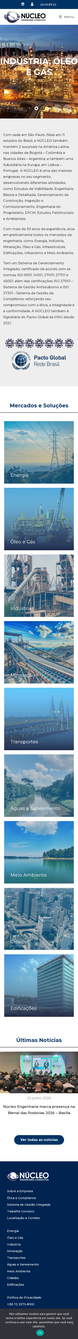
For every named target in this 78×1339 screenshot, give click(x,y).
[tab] (8, 108)
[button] (57, 108)
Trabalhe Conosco (20, 1211)
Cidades (13, 1278)
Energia (13, 1231)
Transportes (16, 1258)
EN (42, 4)
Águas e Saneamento (23, 1264)
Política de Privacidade (24, 1297)
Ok (40, 1332)
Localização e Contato (23, 1218)
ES (54, 4)
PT (50, 4)
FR (46, 4)
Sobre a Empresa (20, 1191)
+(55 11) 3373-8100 (20, 1304)
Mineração (15, 1251)
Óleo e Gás (15, 1238)
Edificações (15, 1285)
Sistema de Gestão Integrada (28, 1205)
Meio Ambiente (18, 1271)
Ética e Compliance (21, 1198)
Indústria (14, 1244)
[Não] (73, 1324)
